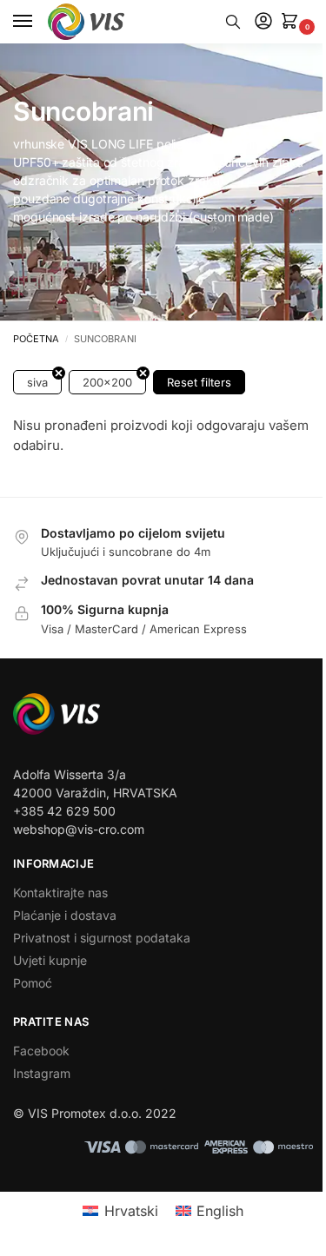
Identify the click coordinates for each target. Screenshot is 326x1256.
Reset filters (199, 382)
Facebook (41, 1050)
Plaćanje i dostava (64, 915)
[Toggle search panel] (233, 21)
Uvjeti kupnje (50, 960)
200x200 (107, 382)
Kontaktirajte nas (60, 892)
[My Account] (263, 22)
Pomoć (32, 982)
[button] (293, 22)
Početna (36, 339)
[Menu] (39, 22)
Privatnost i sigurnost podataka (101, 937)
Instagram (41, 1073)
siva (37, 382)
